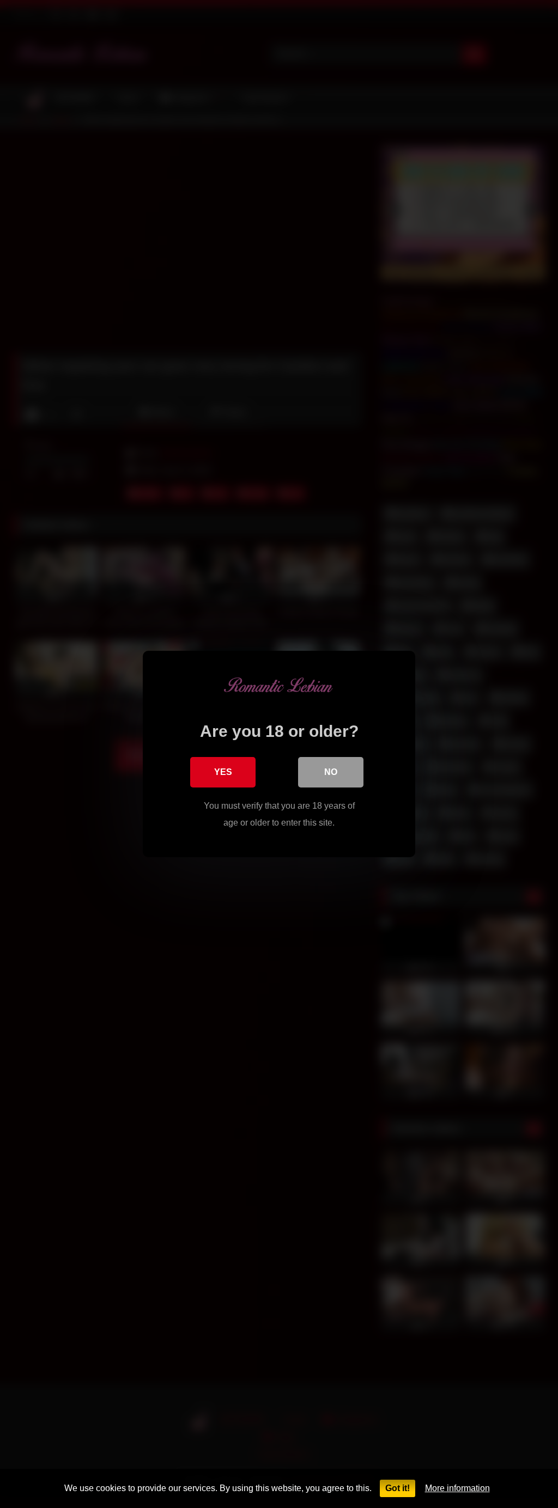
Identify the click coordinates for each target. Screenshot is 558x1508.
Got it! (397, 1488)
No (330, 772)
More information (457, 1488)
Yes (223, 772)
